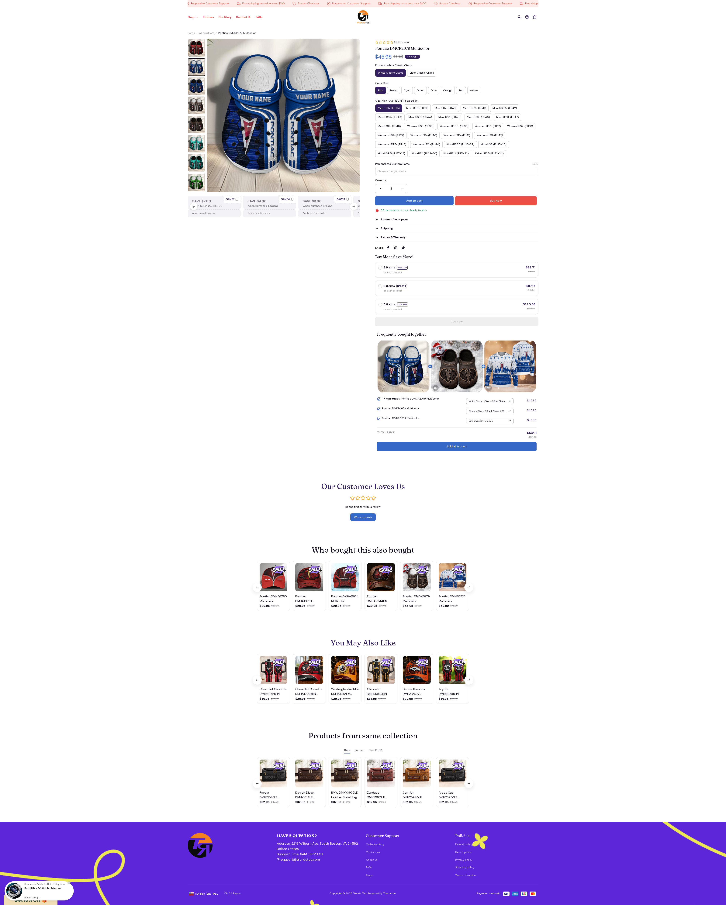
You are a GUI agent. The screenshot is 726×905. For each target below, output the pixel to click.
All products (206, 33)
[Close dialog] (717, 828)
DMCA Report (232, 893)
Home (191, 33)
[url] (297, 854)
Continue (685, 882)
